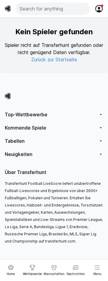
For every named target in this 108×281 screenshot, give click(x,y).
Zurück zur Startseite (54, 60)
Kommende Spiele (25, 128)
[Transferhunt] (54, 96)
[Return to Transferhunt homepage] (8, 8)
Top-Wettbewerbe (26, 114)
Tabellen (15, 141)
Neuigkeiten (18, 154)
